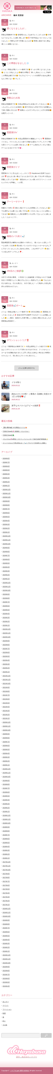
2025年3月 (6, 524)
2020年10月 (6, 730)
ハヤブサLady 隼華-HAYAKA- (19, 1070)
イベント (6, 1005)
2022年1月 (6, 672)
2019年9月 (6, 780)
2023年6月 (6, 606)
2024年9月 (6, 547)
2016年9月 (6, 920)
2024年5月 (6, 563)
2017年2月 (6, 901)
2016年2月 (6, 947)
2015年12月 (6, 955)
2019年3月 (6, 804)
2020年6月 (6, 745)
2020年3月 (6, 757)
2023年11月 (6, 586)
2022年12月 (6, 629)
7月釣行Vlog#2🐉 (8, 435)
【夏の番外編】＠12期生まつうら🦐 (15, 427)
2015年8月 (6, 970)
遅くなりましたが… (16, 28)
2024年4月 (6, 567)
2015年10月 (6, 963)
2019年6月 (6, 792)
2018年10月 (6, 823)
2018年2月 (6, 854)
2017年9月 (6, 873)
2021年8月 (6, 691)
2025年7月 (6, 509)
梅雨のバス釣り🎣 (16, 236)
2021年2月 (6, 714)
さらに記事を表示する (26, 368)
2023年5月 (6, 610)
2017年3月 (6, 897)
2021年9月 (6, 687)
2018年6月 (6, 838)
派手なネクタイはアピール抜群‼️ (26, 405)
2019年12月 (6, 769)
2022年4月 (6, 660)
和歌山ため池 (13, 98)
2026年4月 (6, 474)
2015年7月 (6, 974)
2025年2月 (6, 528)
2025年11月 (6, 493)
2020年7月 (6, 742)
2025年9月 (6, 501)
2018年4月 (6, 846)
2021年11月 (6, 679)
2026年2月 (6, 482)
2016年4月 (6, 939)
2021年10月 (6, 683)
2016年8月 (6, 924)
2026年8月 (6, 458)
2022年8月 (6, 644)
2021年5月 (6, 703)
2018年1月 (6, 858)
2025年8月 (6, 505)
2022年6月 (6, 652)
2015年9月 (6, 966)
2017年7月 (6, 881)
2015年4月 (6, 986)
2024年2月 (6, 575)
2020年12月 (6, 722)
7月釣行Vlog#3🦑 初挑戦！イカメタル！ (16, 431)
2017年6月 (6, 885)
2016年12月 (6, 908)
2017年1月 (6, 904)
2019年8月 (6, 784)
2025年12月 (6, 489)
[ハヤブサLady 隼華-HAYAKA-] (7, 7)
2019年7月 (6, 788)
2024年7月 (6, 555)
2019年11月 (6, 772)
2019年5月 (6, 796)
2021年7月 (6, 695)
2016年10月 (6, 916)
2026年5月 (6, 470)
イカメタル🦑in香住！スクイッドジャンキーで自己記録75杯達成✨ (25, 439)
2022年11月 (6, 633)
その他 (5, 1025)
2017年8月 (6, 877)
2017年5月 (6, 889)
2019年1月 (6, 811)
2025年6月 (6, 513)
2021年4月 (6, 707)
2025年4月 (6, 520)
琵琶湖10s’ (12, 132)
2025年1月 (6, 532)
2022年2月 (6, 668)
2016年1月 (6, 951)
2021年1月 (6, 718)
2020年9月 (6, 734)
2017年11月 (6, 866)
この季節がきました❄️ (18, 63)
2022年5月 (6, 656)
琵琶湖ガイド (13, 167)
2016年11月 (6, 912)
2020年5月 (6, 749)
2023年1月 (6, 625)
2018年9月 (6, 827)
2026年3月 (6, 478)
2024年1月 (6, 579)
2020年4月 (6, 753)
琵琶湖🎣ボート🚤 (16, 305)
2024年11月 (6, 540)
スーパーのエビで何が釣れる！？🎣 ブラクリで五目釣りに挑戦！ (25, 443)
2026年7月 (6, 462)
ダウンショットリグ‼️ (18, 340)
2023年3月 (6, 617)
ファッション (7, 1009)
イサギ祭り (16, 382)
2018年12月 (6, 815)
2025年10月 (6, 497)
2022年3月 (6, 664)
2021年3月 (6, 710)
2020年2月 (6, 761)
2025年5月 (6, 516)
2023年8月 (6, 598)
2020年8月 (6, 738)
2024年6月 (6, 559)
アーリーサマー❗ (16, 201)
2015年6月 (6, 978)
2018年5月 (6, 842)
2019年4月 (6, 800)
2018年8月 (6, 831)
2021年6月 (6, 699)
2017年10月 (6, 870)
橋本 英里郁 (13, 24)
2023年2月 (6, 621)
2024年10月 (6, 544)
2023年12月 (6, 582)
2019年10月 (6, 776)
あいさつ (15, 263)
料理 (4, 1013)
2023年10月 (6, 590)
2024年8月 (6, 551)
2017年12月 (6, 862)
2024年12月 (6, 536)
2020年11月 (6, 726)
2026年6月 (6, 466)
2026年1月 (6, 485)
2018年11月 (6, 819)
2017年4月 (6, 893)
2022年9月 (6, 641)
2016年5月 (6, 936)
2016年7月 (6, 928)
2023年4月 (6, 613)
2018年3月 (6, 850)
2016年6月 (6, 932)
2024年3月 (6, 571)
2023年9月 (6, 594)
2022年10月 (6, 637)
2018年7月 (6, 835)
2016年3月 (6, 943)
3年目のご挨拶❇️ (15, 271)
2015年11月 (6, 959)
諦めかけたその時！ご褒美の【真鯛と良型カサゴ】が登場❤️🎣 (32, 395)
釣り (13, 20)
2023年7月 (6, 602)
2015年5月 (6, 982)
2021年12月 (6, 676)
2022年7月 (6, 648)
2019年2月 (6, 808)
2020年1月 (6, 765)
